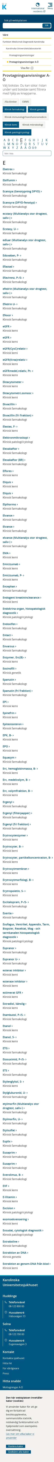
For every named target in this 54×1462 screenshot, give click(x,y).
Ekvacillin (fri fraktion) (17, 415)
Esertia (7, 913)
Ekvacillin (9, 404)
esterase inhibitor (14, 981)
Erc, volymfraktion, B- (17, 791)
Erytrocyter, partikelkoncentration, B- (27, 857)
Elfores (7, 471)
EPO (5, 746)
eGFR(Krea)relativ (14, 360)
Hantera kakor (15, 1446)
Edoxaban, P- (11, 255)
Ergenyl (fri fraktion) (16, 824)
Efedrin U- (9, 304)
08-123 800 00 (16, 1306)
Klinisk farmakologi (14, 109)
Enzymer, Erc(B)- (13, 657)
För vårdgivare (11, 1368)
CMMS (25, 101)
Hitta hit (7, 1363)
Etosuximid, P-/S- (14, 1059)
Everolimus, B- (12, 1175)
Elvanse (7, 515)
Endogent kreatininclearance (21, 597)
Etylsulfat (9, 1130)
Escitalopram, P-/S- (15, 902)
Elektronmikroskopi (15, 437)
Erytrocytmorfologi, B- (17, 880)
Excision (8, 1208)
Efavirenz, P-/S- (12, 277)
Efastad (7, 266)
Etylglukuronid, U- (14, 1092)
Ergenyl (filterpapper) (16, 813)
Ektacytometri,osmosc (17, 393)
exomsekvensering (15, 1219)
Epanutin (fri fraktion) (17, 691)
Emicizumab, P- (12, 575)
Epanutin (8, 679)
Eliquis (7, 482)
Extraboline (10, 1241)
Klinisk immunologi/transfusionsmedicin (25, 116)
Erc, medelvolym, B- (15, 780)
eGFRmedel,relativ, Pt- (17, 371)
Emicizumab (10, 564)
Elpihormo (9, 504)
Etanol (7, 1026)
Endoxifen (9, 624)
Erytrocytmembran (15, 868)
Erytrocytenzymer (14, 835)
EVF (5, 1186)
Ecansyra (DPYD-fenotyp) (19, 202)
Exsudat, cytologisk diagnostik (22, 1230)
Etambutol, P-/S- (13, 1015)
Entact (7, 635)
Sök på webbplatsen (15, 20)
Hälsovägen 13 (17, 1316)
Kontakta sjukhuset (13, 1358)
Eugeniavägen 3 (18, 1344)
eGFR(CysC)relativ (14, 348)
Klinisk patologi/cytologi (17, 132)
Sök (46, 25)
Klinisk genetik (37, 109)
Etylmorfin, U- (12, 1119)
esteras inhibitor (13, 970)
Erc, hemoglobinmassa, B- (19, 768)
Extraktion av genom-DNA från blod (26, 1264)
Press (6, 1373)
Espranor (8, 948)
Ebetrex (8, 169)
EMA (6, 553)
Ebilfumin (9, 180)
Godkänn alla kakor (18, 1452)
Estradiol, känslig (14, 1003)
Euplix (6, 1141)
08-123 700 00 (16, 1334)
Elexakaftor (10, 449)
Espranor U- (10, 959)
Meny (50, 8)
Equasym (8, 757)
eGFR (6, 326)
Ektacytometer (12, 382)
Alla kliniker (11, 101)
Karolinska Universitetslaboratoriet (23, 48)
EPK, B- (7, 735)
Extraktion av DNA (14, 1252)
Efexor (7, 315)
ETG (5, 1048)
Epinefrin (8, 713)
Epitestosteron (12, 724)
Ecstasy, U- (9, 229)
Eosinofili (9, 668)
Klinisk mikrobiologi (32, 124)
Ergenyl (7, 802)
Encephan (9, 586)
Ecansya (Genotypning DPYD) (21, 191)
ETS (5, 1070)
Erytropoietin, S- (13, 891)
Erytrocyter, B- (12, 846)
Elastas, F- (9, 426)
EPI (5, 702)
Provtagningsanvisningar (21, 55)
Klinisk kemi (11, 124)
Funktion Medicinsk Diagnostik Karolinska (23, 41)
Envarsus (8, 646)
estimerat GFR (12, 992)
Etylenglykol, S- (12, 1081)
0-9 (34, 148)
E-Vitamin (9, 1197)
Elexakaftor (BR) (13, 460)
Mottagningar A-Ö (13, 1387)
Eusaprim (9, 1152)
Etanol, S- (9, 1037)
